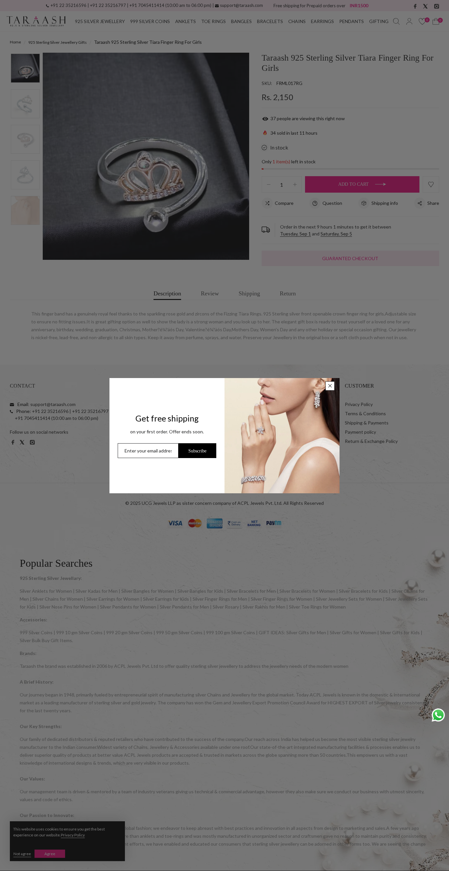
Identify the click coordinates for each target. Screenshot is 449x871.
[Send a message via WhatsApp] (438, 715)
